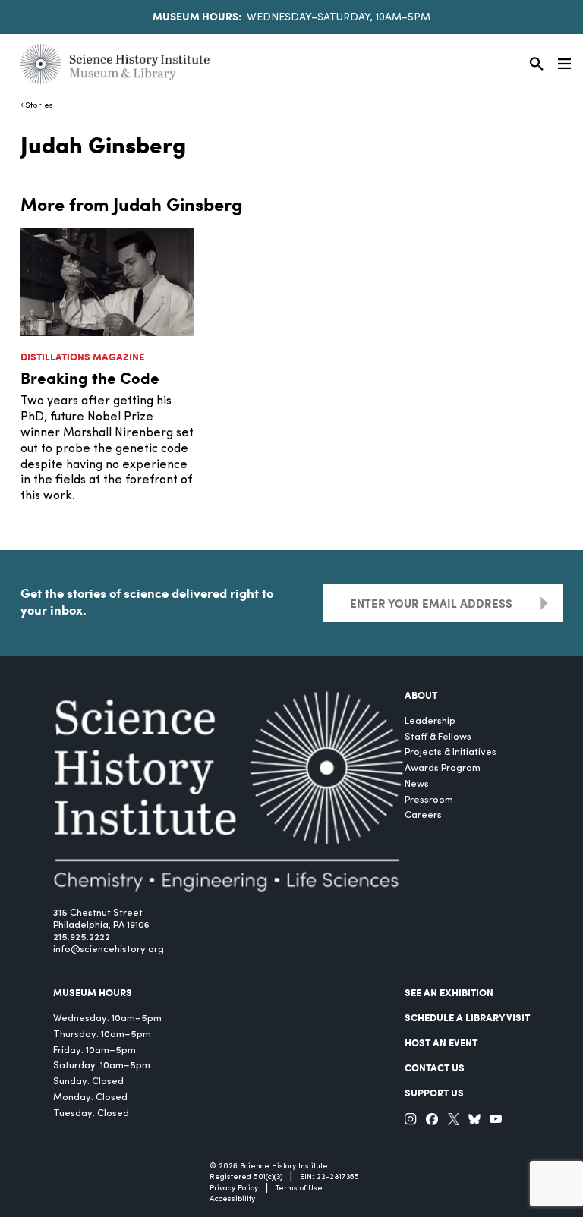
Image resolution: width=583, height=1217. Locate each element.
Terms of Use (299, 1188)
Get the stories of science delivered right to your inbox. (146, 601)
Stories (39, 106)
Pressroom (429, 800)
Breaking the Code (89, 377)
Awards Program (443, 768)
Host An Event (441, 1042)
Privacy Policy (234, 1188)
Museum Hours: (197, 16)
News (417, 784)
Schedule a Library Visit (467, 1017)
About (421, 695)
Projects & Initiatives (450, 752)
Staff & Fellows (438, 737)
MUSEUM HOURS (92, 992)
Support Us (434, 1092)
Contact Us (435, 1067)
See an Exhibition (449, 992)
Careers (423, 815)
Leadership (430, 721)
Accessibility (232, 1199)
